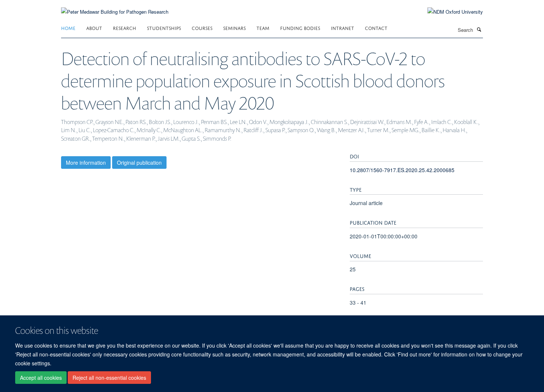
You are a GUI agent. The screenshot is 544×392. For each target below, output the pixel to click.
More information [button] (86, 162)
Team (262, 27)
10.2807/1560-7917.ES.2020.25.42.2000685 (402, 170)
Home (68, 27)
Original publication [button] (139, 162)
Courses (202, 27)
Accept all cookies (41, 377)
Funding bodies (300, 27)
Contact (376, 27)
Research (124, 27)
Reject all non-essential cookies (109, 377)
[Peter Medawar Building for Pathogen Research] (114, 7)
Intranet (342, 27)
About (94, 27)
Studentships (164, 27)
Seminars (234, 27)
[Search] (479, 29)
